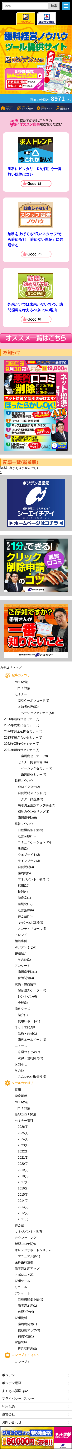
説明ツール (22, 1281)
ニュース (21, 1045)
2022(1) (23, 1151)
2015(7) (23, 1194)
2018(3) (23, 1176)
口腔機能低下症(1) (30, 1299)
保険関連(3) (26, 978)
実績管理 (21, 1342)
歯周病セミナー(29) (34, 756)
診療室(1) (24, 897)
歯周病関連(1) (27, 1324)
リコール (21, 1287)
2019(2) (23, 1170)
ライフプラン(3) (29, 860)
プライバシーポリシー (18, 1398)
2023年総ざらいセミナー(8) (23, 737)
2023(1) (23, 1145)
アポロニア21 (24, 1274)
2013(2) (23, 1207)
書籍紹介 (21, 953)
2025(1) (23, 1133)
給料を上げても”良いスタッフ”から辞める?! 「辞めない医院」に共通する (35, 239)
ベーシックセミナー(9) (36, 768)
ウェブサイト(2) (29, 854)
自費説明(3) (26, 867)
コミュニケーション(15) (34, 842)
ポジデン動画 (12, 1383)
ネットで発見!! (25, 1027)
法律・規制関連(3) (30, 1058)
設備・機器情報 (25, 984)
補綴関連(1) (26, 1336)
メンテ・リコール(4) (32, 928)
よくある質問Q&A (15, 1391)
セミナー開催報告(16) (33, 762)
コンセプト (22, 1361)
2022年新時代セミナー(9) (21, 743)
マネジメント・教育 (28, 1231)
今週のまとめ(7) (29, 1052)
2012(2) (23, 1213)
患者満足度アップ (27, 1268)
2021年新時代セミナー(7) (21, 749)
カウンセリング (25, 1237)
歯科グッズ (22, 1008)
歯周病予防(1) (27, 971)
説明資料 (21, 1318)
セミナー (21, 694)
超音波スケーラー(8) (32, 990)
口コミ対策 (22, 688)
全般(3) (23, 1002)
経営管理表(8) (27, 1348)
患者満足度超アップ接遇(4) (36, 805)
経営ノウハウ (24, 823)
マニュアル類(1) (29, 1256)
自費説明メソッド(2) (32, 793)
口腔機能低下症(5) (30, 830)
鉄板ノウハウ (24, 780)
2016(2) (23, 1188)
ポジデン (8, 1375)
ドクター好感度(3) (30, 799)
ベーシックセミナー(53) (37, 712)
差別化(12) (25, 904)
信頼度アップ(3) (29, 1330)
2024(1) (23, 1139)
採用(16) (23, 885)
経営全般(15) (27, 836)
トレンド (21, 934)
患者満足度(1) (27, 1305)
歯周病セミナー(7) (33, 774)
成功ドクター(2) (29, 786)
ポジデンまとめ (25, 947)
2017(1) (23, 1182)
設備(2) (23, 848)
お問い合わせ (12, 1422)
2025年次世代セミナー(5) (21, 725)
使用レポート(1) (29, 1021)
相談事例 (21, 941)
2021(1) (23, 1157)
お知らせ (21, 1064)
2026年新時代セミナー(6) (21, 719)
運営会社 (8, 1414)
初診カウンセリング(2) (33, 811)
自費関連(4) (26, 1311)
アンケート (22, 965)
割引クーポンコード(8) (33, 700)
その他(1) (24, 959)
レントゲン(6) (27, 996)
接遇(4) (23, 891)
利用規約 (8, 1406)
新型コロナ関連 (25, 1114)
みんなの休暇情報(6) (32, 1076)
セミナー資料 (24, 1120)
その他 (19, 1070)
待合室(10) (25, 916)
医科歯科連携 (24, 1262)
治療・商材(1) (27, 1033)
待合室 (19, 1225)
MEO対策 (21, 682)
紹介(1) (23, 1015)
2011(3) (23, 1219)
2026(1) (23, 1126)
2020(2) (23, 1163)
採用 (18, 1089)
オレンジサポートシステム (33, 1250)
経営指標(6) (26, 910)
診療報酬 (21, 1096)
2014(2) (23, 1200)
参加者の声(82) (28, 706)
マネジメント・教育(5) (33, 879)
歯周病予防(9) (27, 817)
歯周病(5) (24, 873)
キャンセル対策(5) (30, 922)
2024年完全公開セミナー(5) (23, 731)
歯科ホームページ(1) (32, 1039)
